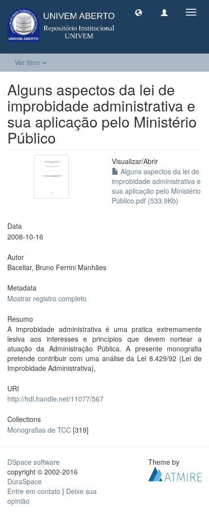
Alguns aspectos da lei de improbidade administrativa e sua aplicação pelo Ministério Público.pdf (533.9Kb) (156, 185)
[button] (138, 12)
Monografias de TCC (39, 430)
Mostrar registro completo (47, 298)
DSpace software (33, 462)
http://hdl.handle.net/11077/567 (55, 398)
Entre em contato (33, 491)
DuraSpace (24, 481)
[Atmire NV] (175, 472)
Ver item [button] (28, 62)
